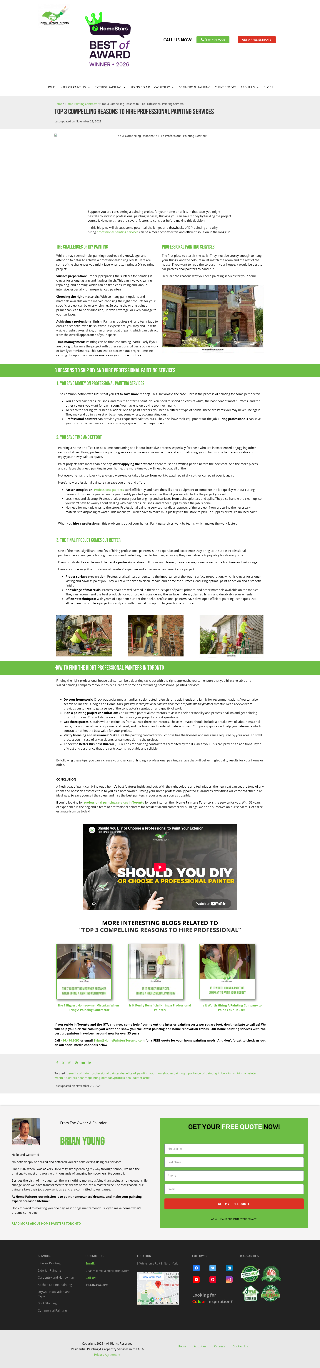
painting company (101, 1078)
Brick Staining (47, 1303)
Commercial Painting (194, 87)
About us (248, 87)
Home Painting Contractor (82, 104)
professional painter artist (132, 1078)
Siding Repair (140, 87)
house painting (174, 1073)
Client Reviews (225, 87)
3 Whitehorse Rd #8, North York (157, 1263)
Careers (219, 1346)
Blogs (268, 87)
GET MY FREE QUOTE (234, 1204)
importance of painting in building (208, 1073)
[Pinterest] (76, 1063)
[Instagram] (70, 1063)
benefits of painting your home (142, 1073)
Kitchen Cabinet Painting (55, 1285)
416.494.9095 (70, 1040)
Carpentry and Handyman (56, 1277)
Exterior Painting (108, 87)
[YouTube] (83, 1063)
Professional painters (109, 490)
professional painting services (117, 232)
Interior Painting (73, 87)
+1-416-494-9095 (97, 1285)
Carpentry (162, 87)
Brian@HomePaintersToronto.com (119, 1040)
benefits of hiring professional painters (94, 1073)
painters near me (77, 1078)
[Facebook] (57, 1063)
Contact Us (240, 1346)
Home (51, 87)
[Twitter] (63, 1063)
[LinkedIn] (90, 1063)
